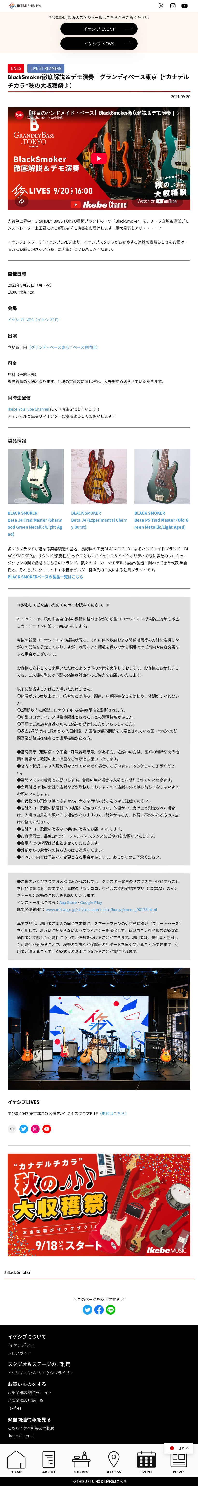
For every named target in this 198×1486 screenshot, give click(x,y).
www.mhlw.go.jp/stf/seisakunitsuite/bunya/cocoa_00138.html (101, 909)
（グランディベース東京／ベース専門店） (63, 347)
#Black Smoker (17, 1272)
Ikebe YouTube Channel (28, 409)
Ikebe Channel (21, 1436)
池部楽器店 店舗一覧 (25, 1400)
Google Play (91, 902)
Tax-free (14, 1408)
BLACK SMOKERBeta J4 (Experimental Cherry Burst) (99, 520)
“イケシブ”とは (21, 1345)
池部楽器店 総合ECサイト (30, 1392)
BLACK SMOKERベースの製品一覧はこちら (45, 576)
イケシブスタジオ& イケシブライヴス (40, 1373)
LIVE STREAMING (46, 68)
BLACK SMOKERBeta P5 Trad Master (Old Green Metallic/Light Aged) (161, 520)
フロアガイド (19, 1353)
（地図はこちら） (113, 1113)
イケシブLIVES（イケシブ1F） (34, 319)
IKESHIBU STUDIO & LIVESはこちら (99, 1481)
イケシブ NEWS (99, 43)
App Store (68, 902)
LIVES (16, 68)
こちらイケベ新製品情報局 (31, 1428)
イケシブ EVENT (99, 29)
